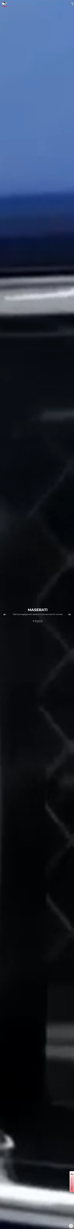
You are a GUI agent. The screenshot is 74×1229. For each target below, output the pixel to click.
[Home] (4, 3)
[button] (71, 3)
